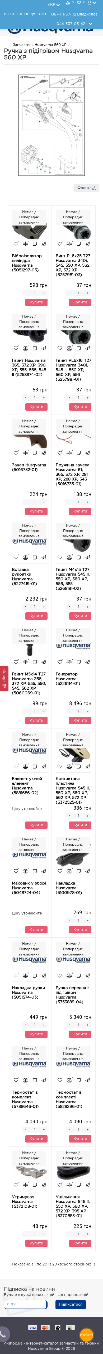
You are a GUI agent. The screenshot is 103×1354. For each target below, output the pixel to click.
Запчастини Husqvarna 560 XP (40, 45)
